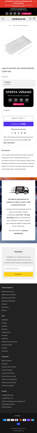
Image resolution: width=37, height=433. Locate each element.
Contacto (5, 364)
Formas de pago (7, 370)
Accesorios (5, 307)
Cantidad (7, 110)
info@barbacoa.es (8, 395)
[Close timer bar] (35, 1)
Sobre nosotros (7, 360)
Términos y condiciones (9, 379)
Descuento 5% (19, 104)
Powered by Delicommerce (18, 428)
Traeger (4, 323)
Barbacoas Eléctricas (8, 301)
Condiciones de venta (9, 376)
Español (17, 416)
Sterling (4, 348)
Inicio (10, 25)
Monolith (5, 77)
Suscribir (17, 274)
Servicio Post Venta (8, 373)
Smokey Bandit (7, 345)
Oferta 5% (27, 13)
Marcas (4, 310)
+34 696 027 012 (7, 398)
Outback (4, 326)
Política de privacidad (9, 382)
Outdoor (4, 304)
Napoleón (5, 338)
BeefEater (5, 320)
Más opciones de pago (18, 129)
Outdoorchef (6, 332)
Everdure (4, 329)
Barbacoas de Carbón (9, 295)
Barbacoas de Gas (8, 291)
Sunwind (5, 351)
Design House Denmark (9, 342)
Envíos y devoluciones (9, 367)
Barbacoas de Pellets (8, 298)
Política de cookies (8, 385)
